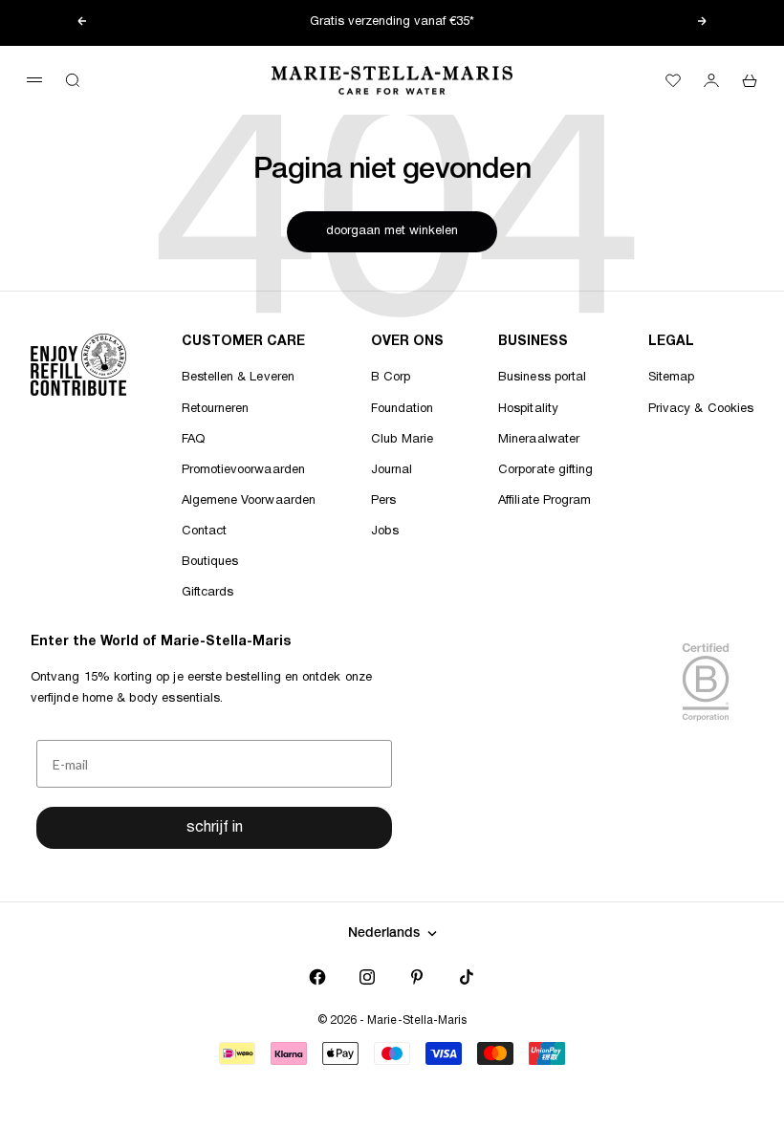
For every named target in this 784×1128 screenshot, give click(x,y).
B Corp (390, 377)
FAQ (193, 439)
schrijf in (214, 828)
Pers (383, 501)
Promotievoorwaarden (243, 470)
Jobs (385, 531)
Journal (391, 470)
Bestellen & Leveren (238, 377)
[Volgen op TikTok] (466, 977)
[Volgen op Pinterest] (416, 977)
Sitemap (671, 377)
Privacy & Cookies (700, 409)
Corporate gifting (545, 470)
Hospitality (528, 409)
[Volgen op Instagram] (367, 977)
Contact (204, 531)
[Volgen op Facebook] (317, 977)
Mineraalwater (538, 439)
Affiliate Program (544, 501)
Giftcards (208, 592)
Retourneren (216, 409)
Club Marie (402, 439)
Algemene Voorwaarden (249, 501)
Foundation (402, 409)
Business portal (542, 377)
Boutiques (210, 562)
